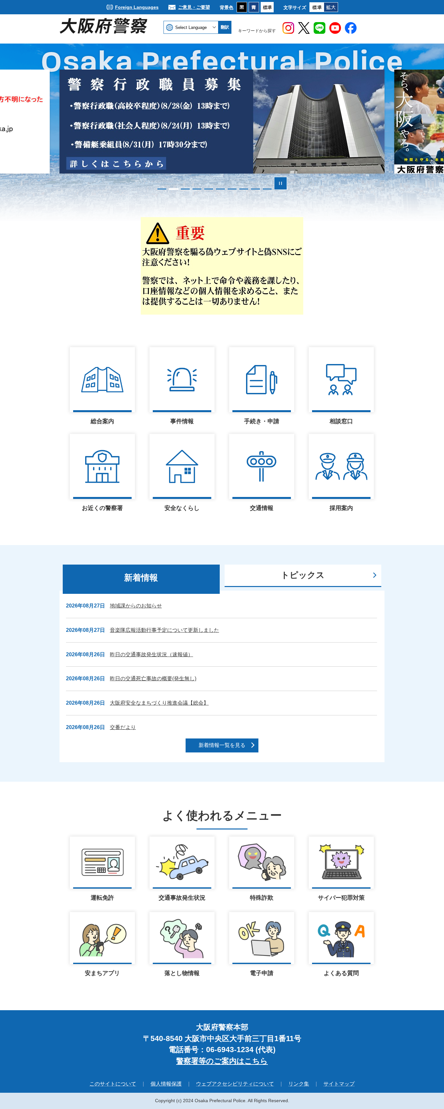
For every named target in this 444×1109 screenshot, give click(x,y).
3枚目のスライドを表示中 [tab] (185, 189)
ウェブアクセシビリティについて (235, 1084)
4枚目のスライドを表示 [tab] (197, 189)
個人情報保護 (166, 1084)
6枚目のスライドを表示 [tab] (220, 189)
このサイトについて (112, 1084)
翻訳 (225, 27)
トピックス (303, 575)
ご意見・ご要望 (194, 7)
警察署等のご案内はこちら (222, 1061)
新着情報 (141, 577)
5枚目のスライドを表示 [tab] (209, 189)
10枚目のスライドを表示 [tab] (267, 189)
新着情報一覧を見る (222, 745)
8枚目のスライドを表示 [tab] (244, 189)
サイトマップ (339, 1084)
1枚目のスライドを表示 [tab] (162, 189)
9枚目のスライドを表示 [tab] (255, 189)
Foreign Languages (137, 7)
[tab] (141, 579)
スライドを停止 (280, 183)
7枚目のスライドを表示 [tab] (232, 189)
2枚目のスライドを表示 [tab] (173, 189)
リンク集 (298, 1084)
